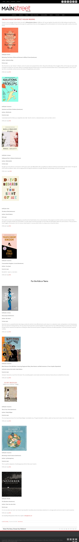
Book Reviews (20, 521)
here (10, 72)
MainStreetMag (5, 521)
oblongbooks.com (28, 515)
